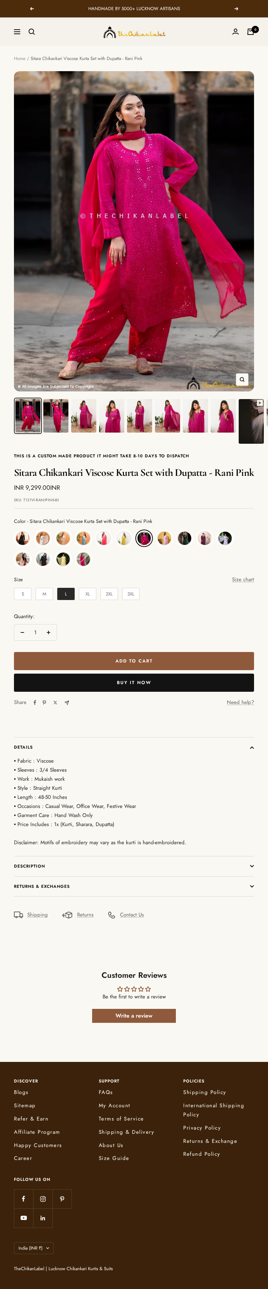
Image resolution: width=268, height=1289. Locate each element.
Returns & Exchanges (42, 886)
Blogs (21, 1092)
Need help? (240, 702)
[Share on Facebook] (35, 702)
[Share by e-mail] (67, 702)
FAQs (106, 1092)
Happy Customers (38, 1145)
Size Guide (114, 1158)
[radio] (22, 538)
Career (23, 1158)
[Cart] (250, 32)
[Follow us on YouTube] (23, 1218)
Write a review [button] (134, 1016)
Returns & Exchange (210, 1141)
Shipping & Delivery (127, 1132)
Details (23, 747)
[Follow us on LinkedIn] (42, 1218)
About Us (111, 1145)
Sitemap (25, 1105)
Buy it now (134, 682)
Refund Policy (202, 1154)
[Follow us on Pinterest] (62, 1198)
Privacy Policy (202, 1128)
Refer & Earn (31, 1119)
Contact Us (132, 915)
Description (29, 866)
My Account (115, 1105)
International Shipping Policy (213, 1110)
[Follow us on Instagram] (42, 1198)
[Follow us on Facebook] (23, 1198)
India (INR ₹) (30, 1248)
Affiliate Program (37, 1132)
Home (19, 58)
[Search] (32, 32)
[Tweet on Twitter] (55, 702)
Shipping (37, 915)
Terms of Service (121, 1119)
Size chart (243, 579)
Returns (85, 915)
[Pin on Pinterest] (44, 702)
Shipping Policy (204, 1092)
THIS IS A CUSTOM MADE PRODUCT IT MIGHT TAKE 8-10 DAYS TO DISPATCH (101, 456)
